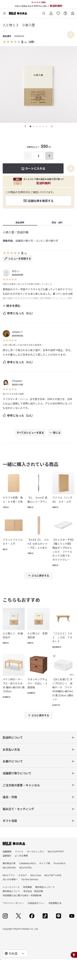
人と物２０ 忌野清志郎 (37, 635)
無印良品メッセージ (45, 886)
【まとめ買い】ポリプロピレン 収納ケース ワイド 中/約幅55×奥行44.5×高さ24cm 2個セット (63, 689)
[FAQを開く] (65, 12)
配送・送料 (57, 222)
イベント (19, 851)
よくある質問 (21, 855)
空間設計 (7, 855)
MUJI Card (35, 875)
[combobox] (15, 953)
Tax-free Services (29, 879)
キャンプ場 (44, 863)
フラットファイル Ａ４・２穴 (14, 541)
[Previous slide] (25, 126)
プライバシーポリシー (13, 902)
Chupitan (17, 381)
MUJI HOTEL (25, 867)
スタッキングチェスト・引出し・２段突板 (37, 683)
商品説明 (20, 222)
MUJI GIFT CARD (52, 875)
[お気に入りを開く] (58, 12)
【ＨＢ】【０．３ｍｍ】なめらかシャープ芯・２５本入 (38, 543)
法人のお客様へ (10, 879)
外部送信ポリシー (36, 902)
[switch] (70, 34)
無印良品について (11, 891)
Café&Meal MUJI (27, 863)
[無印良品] (14, 843)
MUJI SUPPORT (56, 851)
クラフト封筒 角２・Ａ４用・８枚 (13, 499)
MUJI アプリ (9, 875)
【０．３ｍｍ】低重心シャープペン (37, 499)
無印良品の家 (9, 863)
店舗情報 (7, 851)
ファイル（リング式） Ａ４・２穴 (62, 499)
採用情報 (27, 886)
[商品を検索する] (44, 12)
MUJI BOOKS (9, 867)
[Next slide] (51, 126)
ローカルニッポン (35, 851)
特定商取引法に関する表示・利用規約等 (22, 895)
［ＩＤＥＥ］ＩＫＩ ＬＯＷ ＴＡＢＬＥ (62, 637)
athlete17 (17, 332)
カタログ (22, 875)
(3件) (31, 41)
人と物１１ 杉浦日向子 (13, 635)
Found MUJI (59, 863)
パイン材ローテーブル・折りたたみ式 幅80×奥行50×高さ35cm (14, 685)
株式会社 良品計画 (33, 891)
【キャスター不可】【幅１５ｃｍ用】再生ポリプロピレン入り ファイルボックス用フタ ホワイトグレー (63, 549)
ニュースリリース (11, 886)
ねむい (16, 271)
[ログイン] (51, 12)
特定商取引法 (55, 902)
